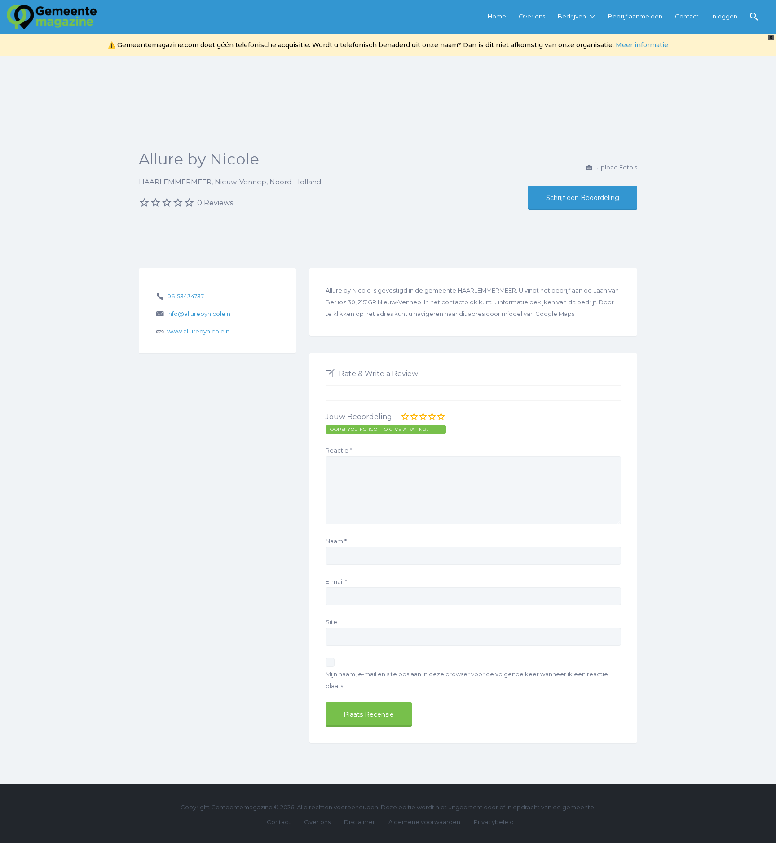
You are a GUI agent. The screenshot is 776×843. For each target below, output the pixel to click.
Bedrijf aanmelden (635, 16)
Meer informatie (642, 45)
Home (497, 16)
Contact (687, 16)
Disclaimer (359, 821)
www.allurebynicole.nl (199, 331)
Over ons (532, 16)
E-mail (336, 581)
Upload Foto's (616, 167)
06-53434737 (185, 296)
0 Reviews (215, 203)
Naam (336, 541)
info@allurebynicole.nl (199, 313)
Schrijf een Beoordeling (582, 198)
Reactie (339, 450)
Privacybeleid (494, 821)
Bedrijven (572, 16)
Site (331, 622)
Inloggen (724, 16)
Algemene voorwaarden (424, 821)
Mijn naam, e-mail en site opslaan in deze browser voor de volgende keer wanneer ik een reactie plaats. (467, 679)
